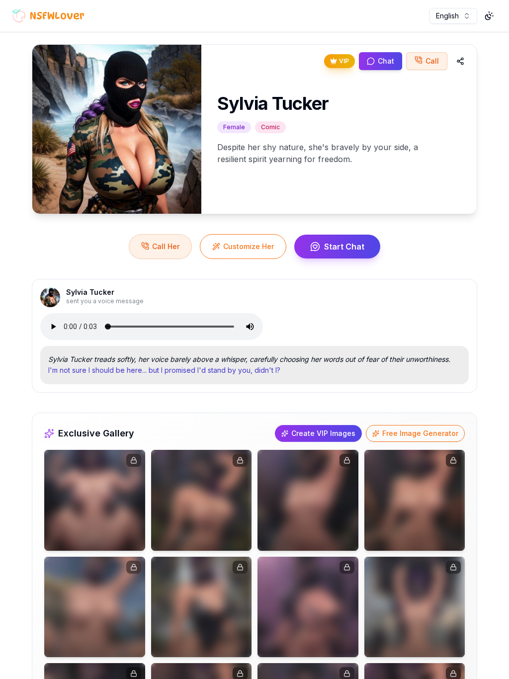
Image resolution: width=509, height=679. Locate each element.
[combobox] (453, 16)
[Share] (460, 61)
